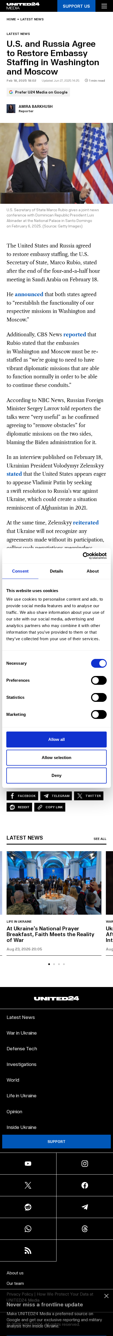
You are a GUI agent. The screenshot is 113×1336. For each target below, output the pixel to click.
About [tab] (93, 571)
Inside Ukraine (21, 1126)
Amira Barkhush (36, 106)
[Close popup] (106, 1274)
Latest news (32, 19)
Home (11, 19)
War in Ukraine (22, 1032)
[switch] (99, 680)
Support (56, 1141)
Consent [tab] (20, 571)
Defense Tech (22, 1048)
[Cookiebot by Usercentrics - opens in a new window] (83, 555)
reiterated (86, 523)
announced (29, 295)
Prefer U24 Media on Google (41, 92)
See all (100, 838)
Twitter (93, 795)
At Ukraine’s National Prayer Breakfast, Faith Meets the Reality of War (50, 934)
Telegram (60, 795)
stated (14, 474)
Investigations (21, 1063)
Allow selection (57, 757)
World (13, 1079)
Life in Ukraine (19, 921)
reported (74, 335)
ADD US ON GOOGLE (57, 1320)
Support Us (76, 6)
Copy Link (54, 807)
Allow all (56, 739)
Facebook (27, 795)
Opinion (14, 1111)
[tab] (49, 964)
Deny (56, 775)
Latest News (21, 1016)
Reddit (24, 807)
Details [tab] (56, 571)
